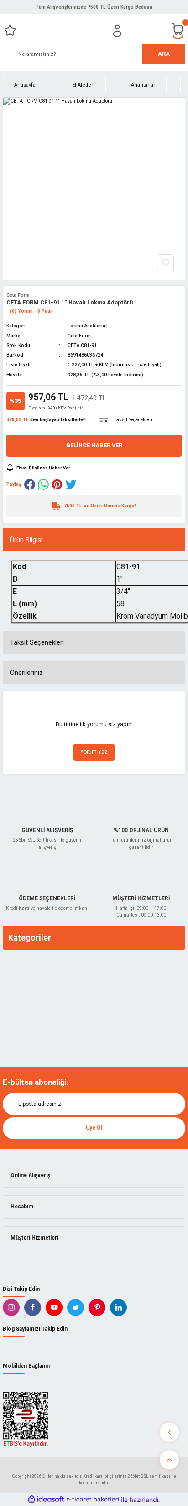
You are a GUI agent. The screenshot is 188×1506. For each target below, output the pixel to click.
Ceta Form (18, 295)
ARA (164, 53)
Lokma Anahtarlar (87, 325)
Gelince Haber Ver (94, 445)
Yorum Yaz (94, 752)
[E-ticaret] (93, 1499)
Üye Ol (94, 1128)
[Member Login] (117, 30)
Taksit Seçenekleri (37, 642)
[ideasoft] (46, 1499)
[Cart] (178, 30)
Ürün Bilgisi (26, 540)
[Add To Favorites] (165, 262)
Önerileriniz (26, 673)
